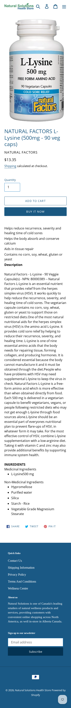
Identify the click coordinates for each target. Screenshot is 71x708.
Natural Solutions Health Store (33, 690)
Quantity (10, 180)
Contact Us (15, 560)
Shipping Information (21, 567)
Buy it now (35, 211)
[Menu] (64, 6)
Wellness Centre (18, 588)
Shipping (10, 166)
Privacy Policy (17, 574)
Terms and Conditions (22, 581)
